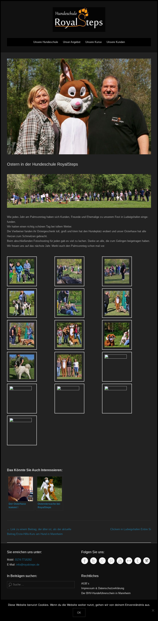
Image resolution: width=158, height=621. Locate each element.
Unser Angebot (71, 42)
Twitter (93, 560)
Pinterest (111, 560)
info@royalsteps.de (27, 564)
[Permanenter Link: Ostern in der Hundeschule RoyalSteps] (79, 106)
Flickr (128, 560)
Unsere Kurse (93, 42)
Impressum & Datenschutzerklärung (102, 588)
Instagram (146, 560)
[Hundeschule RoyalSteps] (79, 19)
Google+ (102, 560)
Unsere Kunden (116, 42)
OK (79, 612)
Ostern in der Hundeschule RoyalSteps (42, 164)
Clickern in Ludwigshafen (130, 529)
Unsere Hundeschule (45, 42)
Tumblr (137, 560)
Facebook (84, 560)
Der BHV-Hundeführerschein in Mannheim (106, 593)
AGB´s (85, 583)
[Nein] (153, 610)
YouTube (120, 560)
